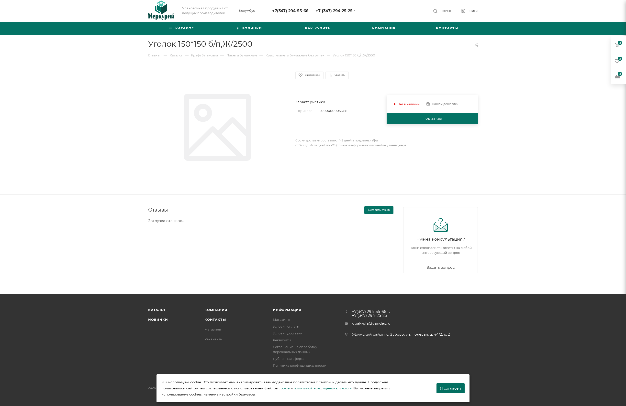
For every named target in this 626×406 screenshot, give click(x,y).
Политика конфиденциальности (299, 365)
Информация (287, 310)
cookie (284, 388)
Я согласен (450, 388)
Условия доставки (287, 333)
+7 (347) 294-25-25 (334, 11)
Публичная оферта (288, 359)
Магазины (213, 329)
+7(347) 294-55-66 (290, 11)
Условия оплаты (286, 326)
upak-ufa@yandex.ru (371, 323)
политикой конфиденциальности (323, 388)
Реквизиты (213, 339)
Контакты (215, 319)
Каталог (157, 310)
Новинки (158, 319)
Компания (215, 310)
